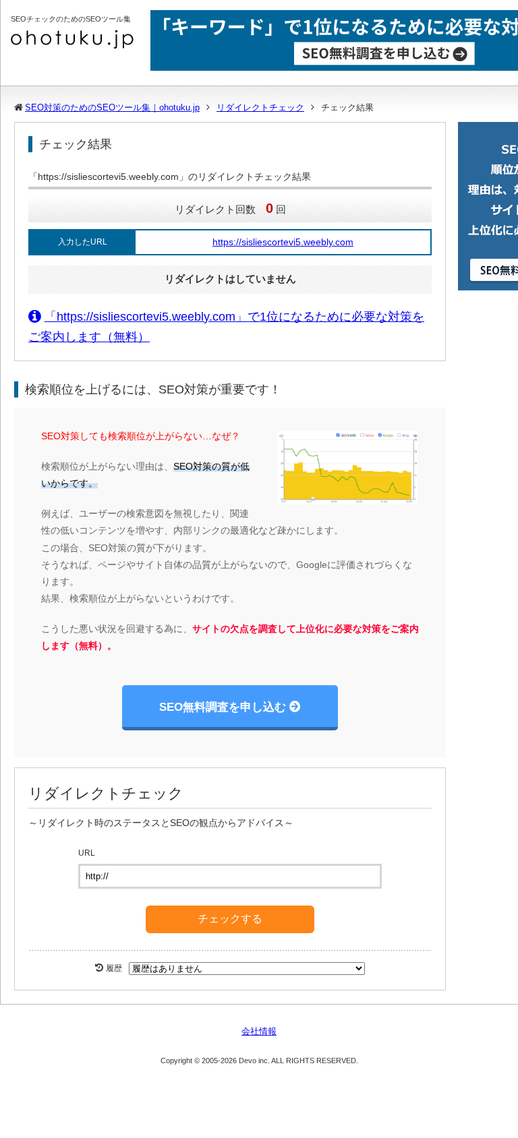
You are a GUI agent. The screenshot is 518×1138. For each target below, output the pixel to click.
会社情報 (259, 1031)
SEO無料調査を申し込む (222, 707)
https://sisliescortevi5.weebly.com (282, 241)
